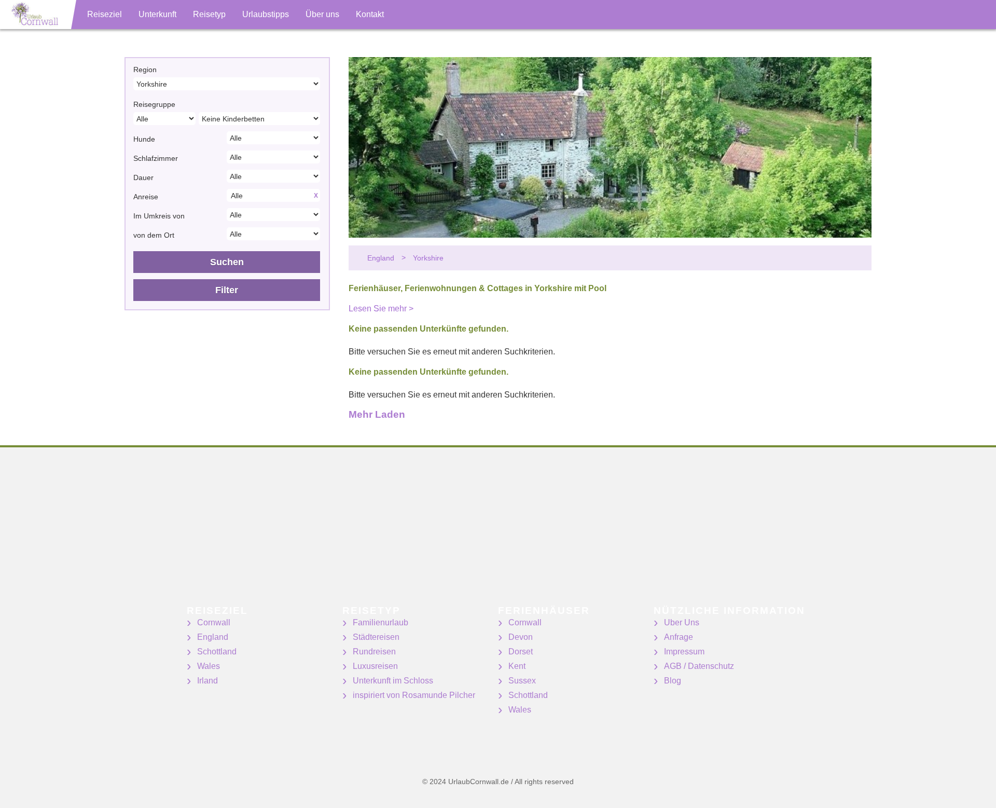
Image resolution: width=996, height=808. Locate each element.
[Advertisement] (311, 533)
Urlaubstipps (265, 14)
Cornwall (213, 622)
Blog (672, 680)
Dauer (143, 177)
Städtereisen (376, 637)
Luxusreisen (375, 666)
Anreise (145, 197)
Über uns (322, 14)
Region (145, 69)
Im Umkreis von (159, 216)
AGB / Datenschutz (699, 666)
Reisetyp (209, 14)
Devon (520, 637)
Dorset (520, 651)
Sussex (522, 680)
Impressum (684, 651)
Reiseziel (104, 14)
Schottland (217, 651)
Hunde (144, 139)
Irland (207, 680)
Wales (208, 666)
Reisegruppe (154, 104)
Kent (516, 666)
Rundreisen (374, 651)
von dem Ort (153, 235)
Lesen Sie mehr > (381, 308)
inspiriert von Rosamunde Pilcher (414, 695)
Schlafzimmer (155, 158)
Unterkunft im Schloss (393, 680)
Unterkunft (157, 14)
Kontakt (370, 14)
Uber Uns (681, 622)
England (212, 637)
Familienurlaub (380, 622)
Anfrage (678, 637)
